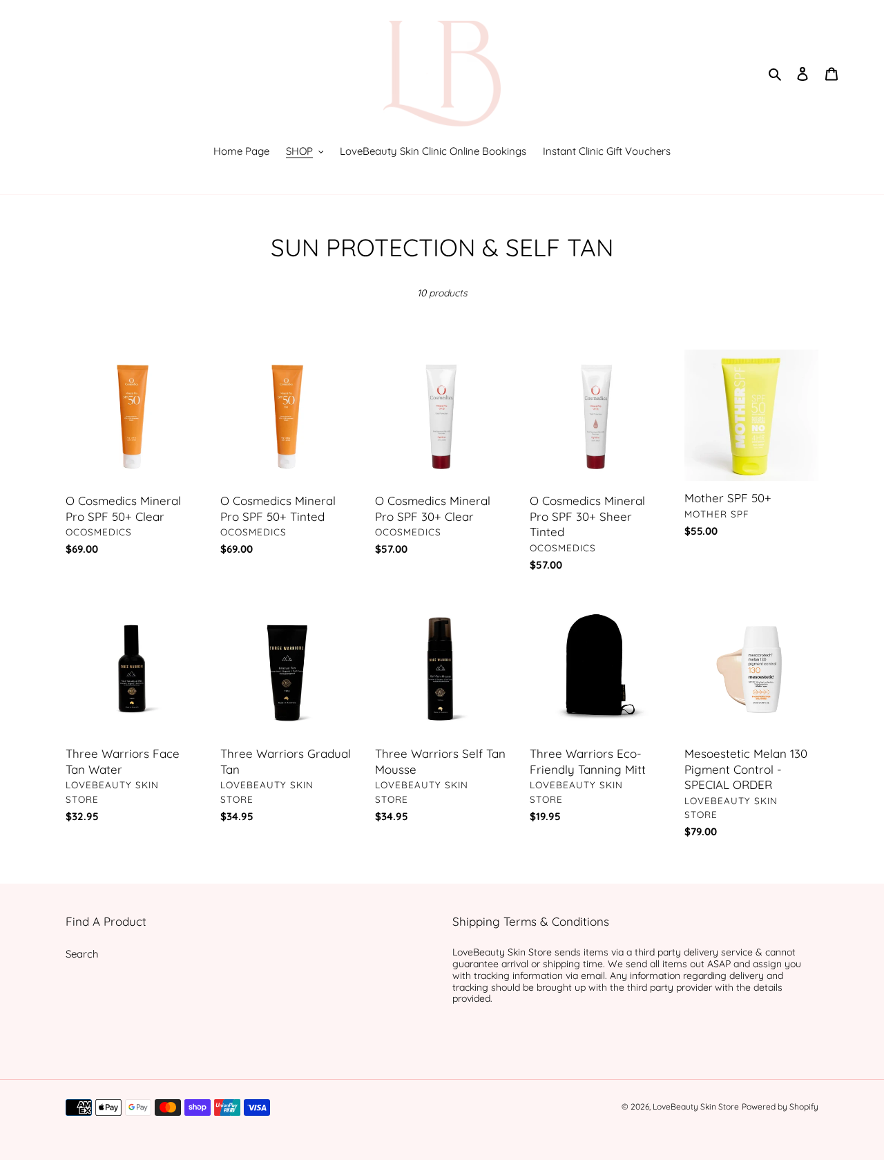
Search (82, 953)
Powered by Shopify (780, 1106)
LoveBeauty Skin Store (696, 1106)
